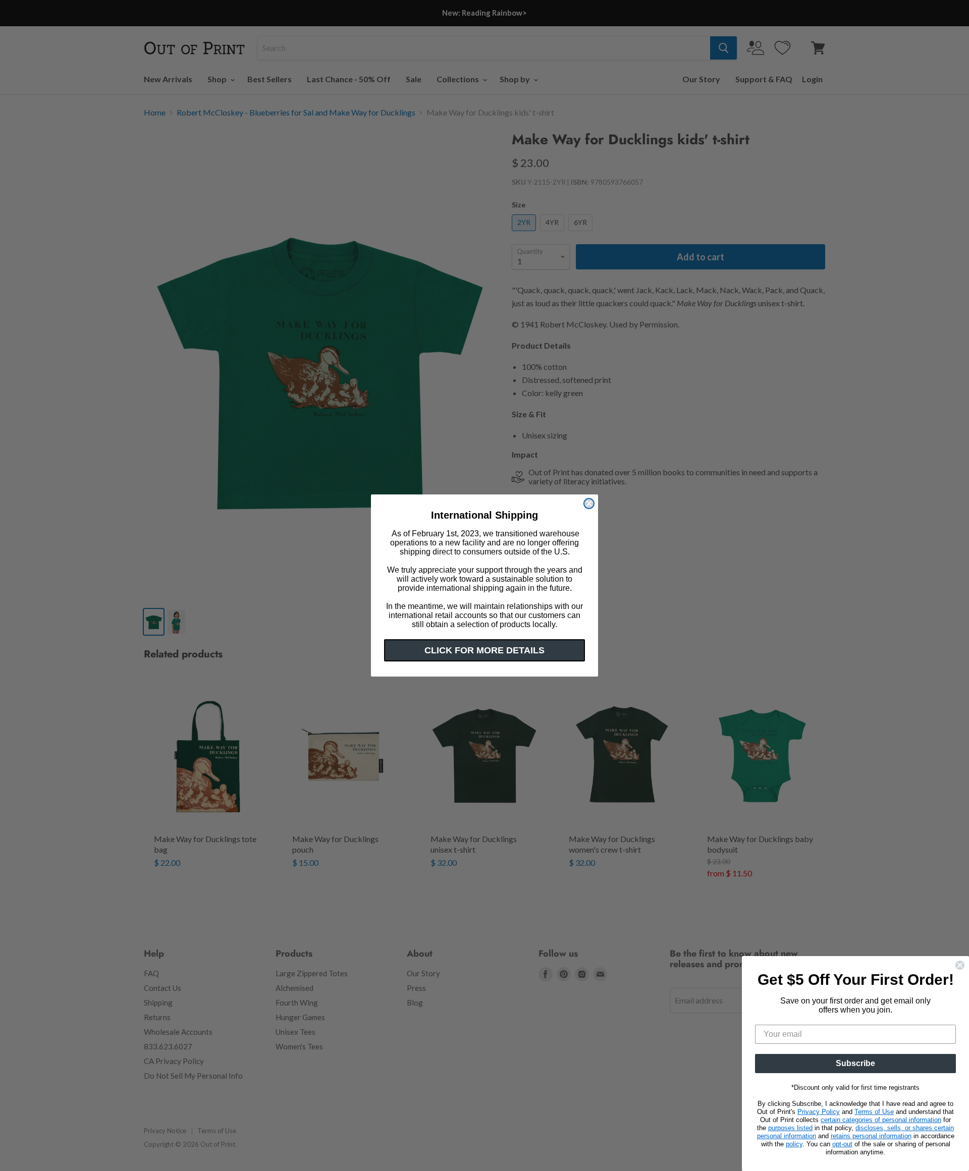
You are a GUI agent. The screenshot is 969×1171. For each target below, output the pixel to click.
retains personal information (871, 1136)
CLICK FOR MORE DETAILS (484, 650)
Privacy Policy (818, 1112)
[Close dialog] (589, 503)
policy (794, 1144)
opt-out (842, 1144)
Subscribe (855, 1063)
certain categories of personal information (881, 1120)
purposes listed (790, 1128)
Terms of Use (874, 1112)
